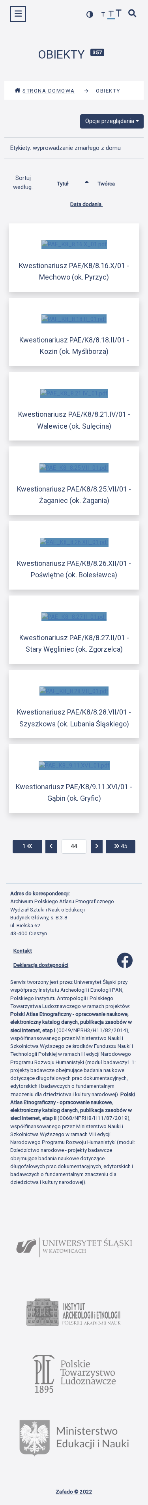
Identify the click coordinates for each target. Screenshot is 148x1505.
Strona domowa (48, 90)
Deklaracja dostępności (40, 965)
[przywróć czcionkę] (111, 14)
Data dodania (86, 204)
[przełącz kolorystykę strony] (90, 14)
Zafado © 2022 (74, 1491)
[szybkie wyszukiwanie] (133, 14)
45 (127, 846)
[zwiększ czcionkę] (119, 14)
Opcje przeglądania (109, 121)
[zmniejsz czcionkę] (103, 14)
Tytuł (63, 183)
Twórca (106, 183)
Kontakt (22, 950)
